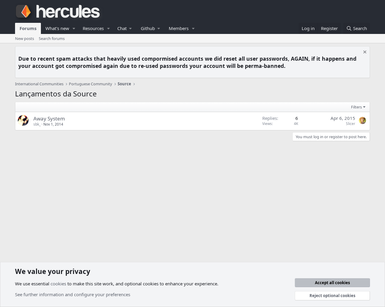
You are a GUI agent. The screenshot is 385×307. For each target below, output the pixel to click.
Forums (28, 28)
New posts (24, 38)
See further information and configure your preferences (72, 294)
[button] (74, 28)
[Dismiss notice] (364, 53)
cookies (58, 284)
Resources (93, 28)
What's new (57, 28)
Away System (49, 118)
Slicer (350, 123)
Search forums (52, 38)
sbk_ (37, 124)
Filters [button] (356, 107)
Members (179, 28)
